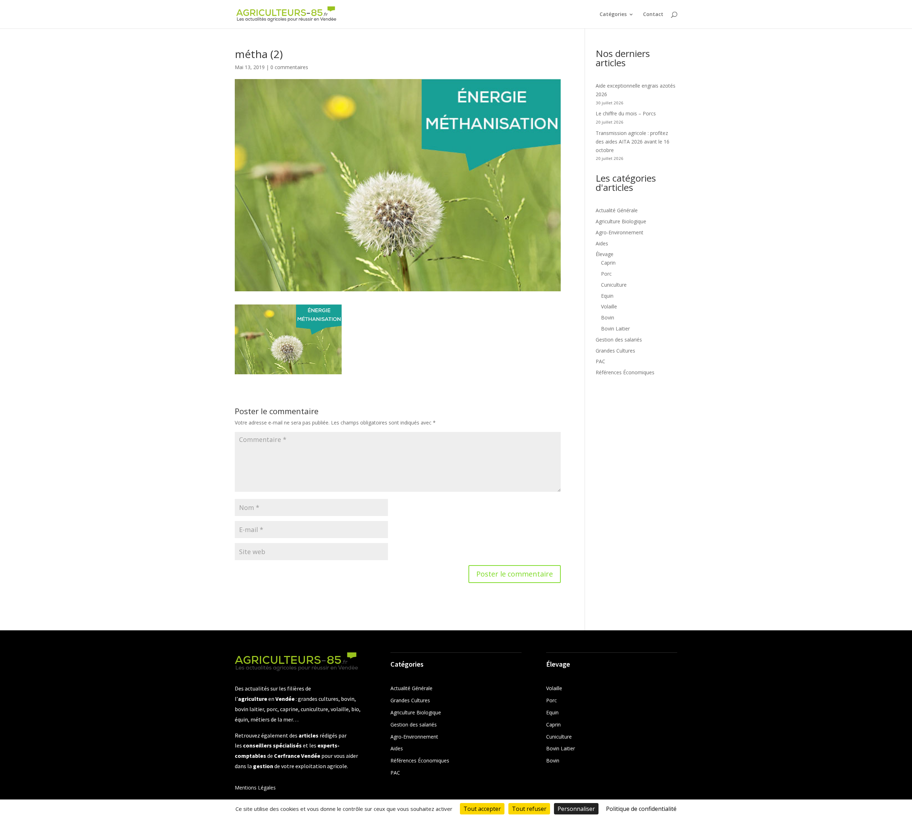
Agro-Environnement (619, 232)
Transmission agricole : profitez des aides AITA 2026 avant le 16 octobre (632, 141)
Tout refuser (529, 809)
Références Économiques (625, 372)
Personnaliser (576, 809)
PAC (600, 361)
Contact (653, 14)
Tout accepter (482, 809)
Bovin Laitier (615, 328)
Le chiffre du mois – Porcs (626, 113)
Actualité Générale (617, 210)
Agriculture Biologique (621, 221)
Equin (607, 295)
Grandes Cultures (615, 350)
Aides (602, 243)
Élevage (604, 254)
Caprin (608, 262)
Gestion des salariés (619, 339)
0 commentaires (289, 67)
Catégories (613, 14)
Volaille (609, 306)
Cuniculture (614, 284)
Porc (606, 273)
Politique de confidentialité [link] (641, 809)
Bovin (607, 317)
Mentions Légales (255, 787)
